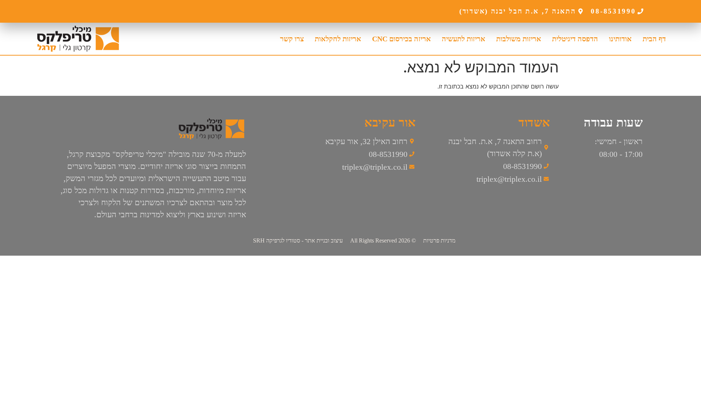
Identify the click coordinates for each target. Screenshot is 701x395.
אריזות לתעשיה (463, 39)
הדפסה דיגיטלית (575, 39)
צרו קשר (292, 39)
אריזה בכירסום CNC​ (401, 39)
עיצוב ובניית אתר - (298, 240)
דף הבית (654, 39)
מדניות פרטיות (439, 240)
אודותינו (620, 39)
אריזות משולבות (518, 39)
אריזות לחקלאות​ (338, 39)
